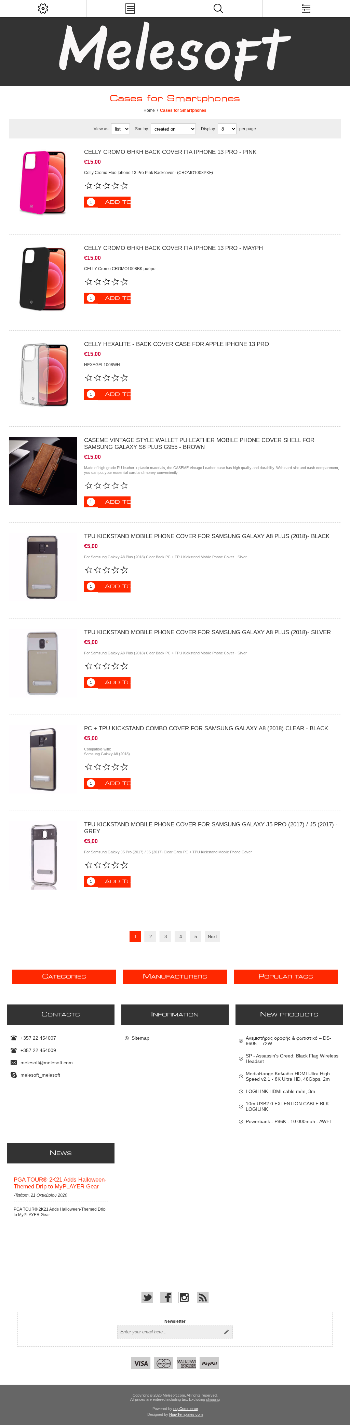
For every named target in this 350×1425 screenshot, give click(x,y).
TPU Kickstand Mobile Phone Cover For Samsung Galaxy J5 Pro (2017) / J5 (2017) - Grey (211, 828)
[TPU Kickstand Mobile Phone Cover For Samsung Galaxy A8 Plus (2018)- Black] (43, 567)
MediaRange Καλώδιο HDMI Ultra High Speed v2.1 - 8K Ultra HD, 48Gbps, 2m (288, 1076)
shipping (213, 1399)
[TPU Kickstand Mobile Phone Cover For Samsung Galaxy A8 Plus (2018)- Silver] (43, 663)
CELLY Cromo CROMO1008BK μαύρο (120, 268)
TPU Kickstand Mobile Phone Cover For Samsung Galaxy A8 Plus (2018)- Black (206, 536)
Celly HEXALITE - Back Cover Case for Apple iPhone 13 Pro (176, 344)
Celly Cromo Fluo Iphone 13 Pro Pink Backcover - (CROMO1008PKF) (148, 172)
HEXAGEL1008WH (102, 364)
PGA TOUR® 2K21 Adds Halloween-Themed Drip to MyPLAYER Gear (60, 1183)
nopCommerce (185, 1409)
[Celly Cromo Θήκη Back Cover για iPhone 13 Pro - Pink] (43, 183)
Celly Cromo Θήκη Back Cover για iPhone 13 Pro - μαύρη (173, 248)
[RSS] (202, 1297)
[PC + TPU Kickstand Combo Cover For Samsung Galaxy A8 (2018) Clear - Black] (43, 759)
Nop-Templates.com (186, 1414)
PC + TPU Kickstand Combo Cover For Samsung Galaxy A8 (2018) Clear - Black (206, 728)
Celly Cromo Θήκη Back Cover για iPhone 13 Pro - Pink (170, 152)
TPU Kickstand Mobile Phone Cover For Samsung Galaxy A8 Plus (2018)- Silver (207, 632)
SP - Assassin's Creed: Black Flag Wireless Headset (292, 1058)
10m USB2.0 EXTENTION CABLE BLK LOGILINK (287, 1106)
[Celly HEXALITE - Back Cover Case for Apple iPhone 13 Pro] (43, 375)
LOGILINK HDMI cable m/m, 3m (280, 1091)
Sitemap (140, 1038)
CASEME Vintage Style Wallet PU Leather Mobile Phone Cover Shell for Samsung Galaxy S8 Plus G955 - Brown (199, 443)
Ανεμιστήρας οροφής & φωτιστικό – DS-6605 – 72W (288, 1040)
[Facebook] (165, 1297)
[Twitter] (147, 1297)
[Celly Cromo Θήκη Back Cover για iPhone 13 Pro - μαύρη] (43, 279)
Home (149, 110)
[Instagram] (184, 1297)
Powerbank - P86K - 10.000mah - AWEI (288, 1121)
